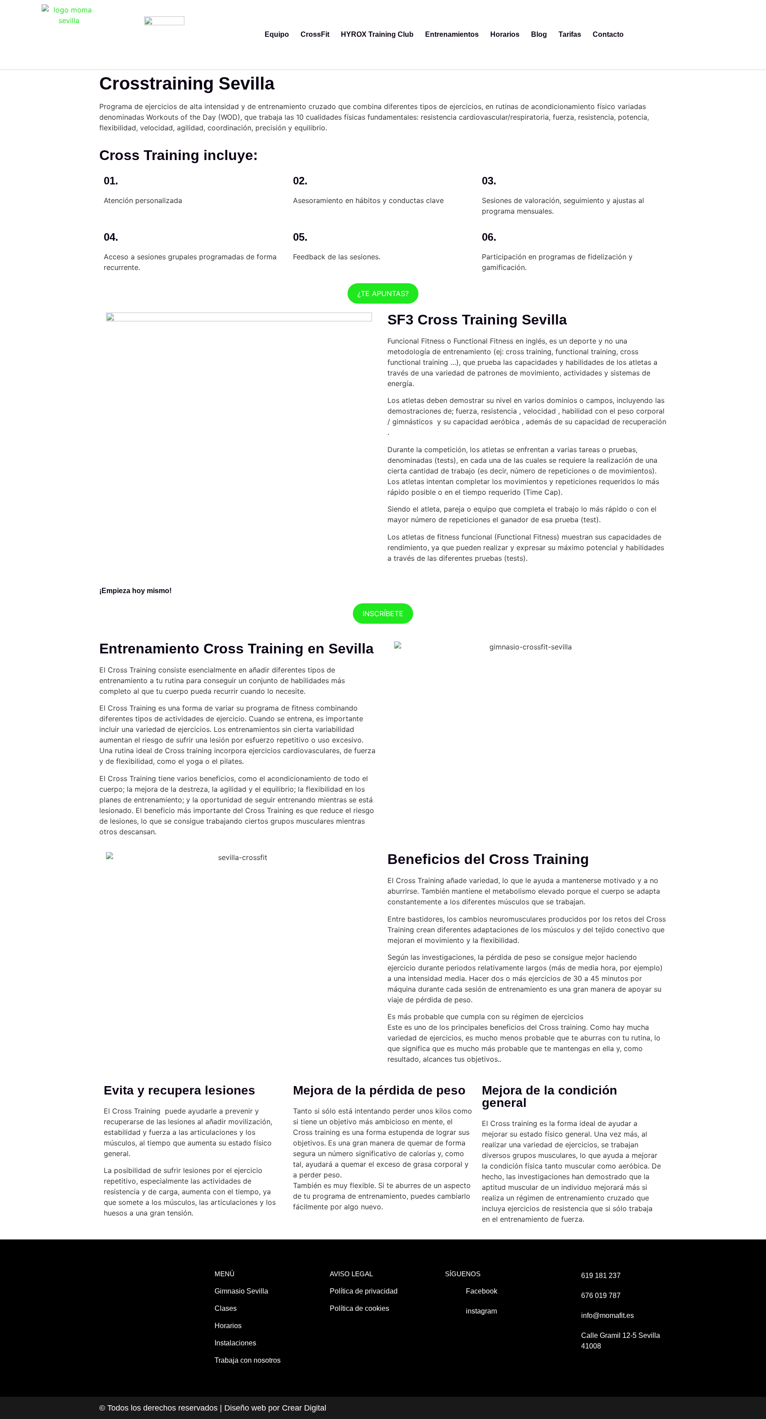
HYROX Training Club (377, 34)
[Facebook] (714, 34)
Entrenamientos (452, 34)
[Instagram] (734, 34)
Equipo (277, 34)
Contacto (608, 34)
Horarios (505, 34)
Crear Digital (304, 1407)
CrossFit (315, 34)
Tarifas (570, 34)
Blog (539, 34)
